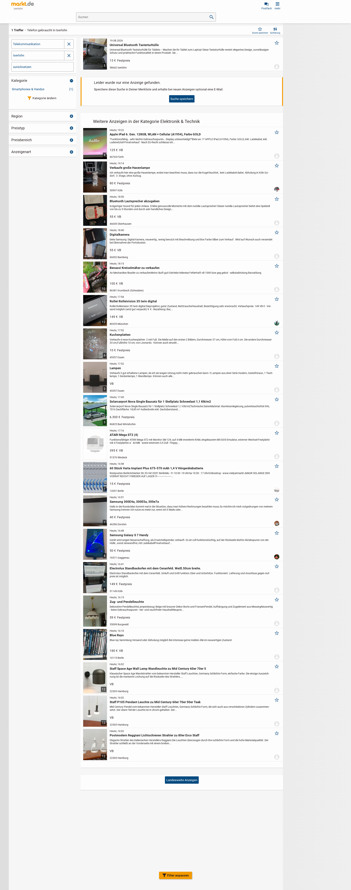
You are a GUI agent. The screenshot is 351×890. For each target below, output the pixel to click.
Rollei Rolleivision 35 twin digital (133, 301)
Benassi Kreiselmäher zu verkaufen (135, 268)
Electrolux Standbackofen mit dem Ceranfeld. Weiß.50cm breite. (155, 568)
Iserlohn (18, 55)
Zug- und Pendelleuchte (127, 602)
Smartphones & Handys (42, 89)
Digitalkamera (119, 234)
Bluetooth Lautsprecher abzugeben (135, 201)
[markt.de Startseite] (22, 3)
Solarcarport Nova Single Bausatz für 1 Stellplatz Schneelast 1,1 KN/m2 (160, 401)
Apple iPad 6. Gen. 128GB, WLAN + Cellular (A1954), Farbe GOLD (155, 134)
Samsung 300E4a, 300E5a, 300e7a (134, 501)
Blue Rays (117, 635)
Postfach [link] (266, 8)
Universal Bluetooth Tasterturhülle (134, 45)
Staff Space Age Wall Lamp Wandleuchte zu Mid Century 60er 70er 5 (158, 668)
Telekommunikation (26, 44)
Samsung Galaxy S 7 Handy (129, 535)
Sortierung (275, 33)
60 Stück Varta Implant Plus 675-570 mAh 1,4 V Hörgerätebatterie (156, 468)
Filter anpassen (178, 875)
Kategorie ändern (44, 98)
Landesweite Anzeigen (181, 780)
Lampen (115, 368)
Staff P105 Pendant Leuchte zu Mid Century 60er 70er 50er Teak (155, 702)
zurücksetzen (22, 67)
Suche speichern (260, 33)
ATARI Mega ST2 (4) (124, 435)
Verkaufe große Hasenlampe (130, 168)
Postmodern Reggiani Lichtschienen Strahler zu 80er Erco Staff (154, 735)
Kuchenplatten (120, 334)
